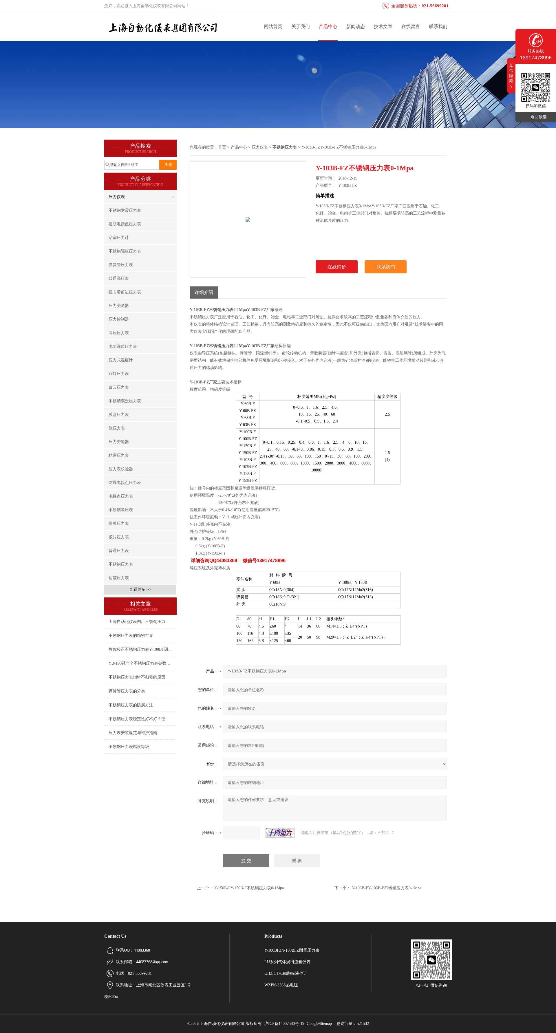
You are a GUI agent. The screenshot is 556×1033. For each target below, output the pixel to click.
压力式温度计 (121, 360)
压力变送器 (119, 305)
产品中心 (328, 26)
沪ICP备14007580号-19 (284, 1023)
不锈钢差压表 (121, 510)
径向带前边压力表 (125, 292)
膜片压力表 (119, 537)
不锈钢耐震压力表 (125, 210)
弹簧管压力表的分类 (127, 691)
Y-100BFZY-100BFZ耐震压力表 (291, 950)
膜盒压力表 (119, 414)
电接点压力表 (121, 496)
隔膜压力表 (119, 523)
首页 (222, 147)
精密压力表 (119, 455)
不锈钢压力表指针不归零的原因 (137, 677)
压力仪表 (117, 197)
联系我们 (438, 26)
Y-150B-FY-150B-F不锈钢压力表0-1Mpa (249, 888)
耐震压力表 (119, 578)
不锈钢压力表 (121, 564)
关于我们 (300, 26)
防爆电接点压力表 (125, 482)
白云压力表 (119, 387)
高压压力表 (119, 333)
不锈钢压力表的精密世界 (131, 635)
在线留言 (410, 26)
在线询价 (337, 266)
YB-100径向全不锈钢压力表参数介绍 (141, 663)
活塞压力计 (119, 237)
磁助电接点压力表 (125, 224)
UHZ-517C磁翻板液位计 (285, 973)
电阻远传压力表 (123, 346)
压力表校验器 (121, 469)
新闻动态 (355, 26)
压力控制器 (119, 319)
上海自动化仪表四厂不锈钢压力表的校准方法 (143, 621)
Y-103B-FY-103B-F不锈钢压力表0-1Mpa (386, 888)
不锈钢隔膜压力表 (125, 251)
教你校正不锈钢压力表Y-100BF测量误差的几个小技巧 (143, 649)
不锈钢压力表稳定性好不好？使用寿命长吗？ (143, 719)
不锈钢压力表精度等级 (129, 747)
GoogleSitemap (319, 1023)
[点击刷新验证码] (280, 833)
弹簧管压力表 (121, 265)
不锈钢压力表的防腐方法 (131, 705)
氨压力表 (117, 428)
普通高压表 (119, 278)
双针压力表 (119, 374)
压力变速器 (119, 442)
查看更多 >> (140, 589)
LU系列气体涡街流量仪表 (287, 962)
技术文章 (383, 26)
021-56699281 (435, 5)
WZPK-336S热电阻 (281, 985)
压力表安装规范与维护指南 (133, 733)
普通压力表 (119, 551)
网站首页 (273, 26)
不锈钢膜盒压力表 (125, 401)
